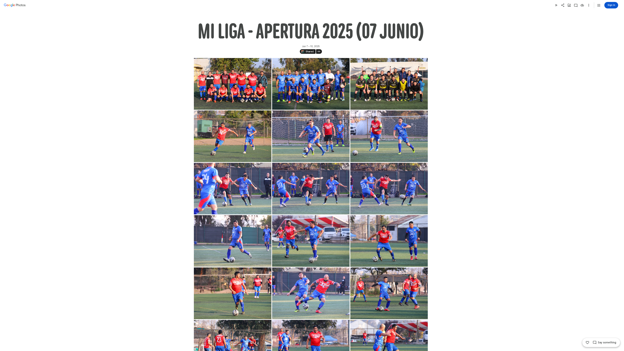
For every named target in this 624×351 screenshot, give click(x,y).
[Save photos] (582, 5)
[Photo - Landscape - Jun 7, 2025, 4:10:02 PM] (311, 293)
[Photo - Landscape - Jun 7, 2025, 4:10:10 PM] (389, 293)
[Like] (587, 342)
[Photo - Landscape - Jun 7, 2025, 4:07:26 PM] (311, 136)
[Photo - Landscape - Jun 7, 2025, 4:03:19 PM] (311, 84)
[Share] (562, 5)
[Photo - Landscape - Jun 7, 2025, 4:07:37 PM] (311, 188)
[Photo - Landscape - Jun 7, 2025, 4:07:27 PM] (389, 136)
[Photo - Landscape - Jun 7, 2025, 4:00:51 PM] (232, 84)
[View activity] (575, 5)
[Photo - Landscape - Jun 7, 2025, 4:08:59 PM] (389, 241)
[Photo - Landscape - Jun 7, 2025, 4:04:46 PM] (389, 84)
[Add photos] (569, 5)
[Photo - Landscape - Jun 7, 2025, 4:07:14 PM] (232, 136)
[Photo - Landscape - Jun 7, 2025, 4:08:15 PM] (232, 241)
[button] (599, 5)
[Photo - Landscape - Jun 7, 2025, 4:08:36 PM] (311, 241)
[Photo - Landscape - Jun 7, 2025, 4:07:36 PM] (232, 188)
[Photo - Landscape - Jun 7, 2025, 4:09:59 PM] (232, 293)
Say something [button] (607, 342)
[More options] (588, 5)
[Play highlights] (556, 5)
